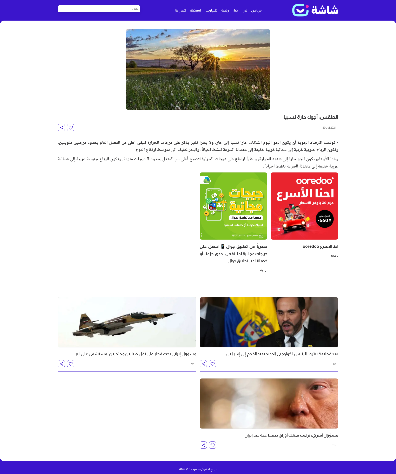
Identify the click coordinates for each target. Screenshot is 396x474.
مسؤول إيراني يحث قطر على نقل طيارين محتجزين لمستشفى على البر (135, 354)
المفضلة (196, 10)
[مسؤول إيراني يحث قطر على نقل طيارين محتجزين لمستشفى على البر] (127, 322)
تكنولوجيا (211, 10)
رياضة (225, 10)
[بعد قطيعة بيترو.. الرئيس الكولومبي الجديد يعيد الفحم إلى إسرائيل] (269, 322)
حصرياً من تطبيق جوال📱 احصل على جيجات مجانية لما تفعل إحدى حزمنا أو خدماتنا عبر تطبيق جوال (233, 253)
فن (245, 10)
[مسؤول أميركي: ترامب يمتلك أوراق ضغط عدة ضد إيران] (269, 403)
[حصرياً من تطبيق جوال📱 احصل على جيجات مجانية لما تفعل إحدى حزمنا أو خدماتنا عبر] (233, 206)
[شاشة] (315, 10)
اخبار (235, 10)
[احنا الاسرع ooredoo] (304, 206)
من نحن (256, 10)
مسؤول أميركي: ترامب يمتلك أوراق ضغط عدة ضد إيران (291, 435)
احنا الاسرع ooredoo (320, 246)
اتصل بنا (180, 10)
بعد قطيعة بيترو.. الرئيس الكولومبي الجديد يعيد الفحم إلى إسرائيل (282, 354)
